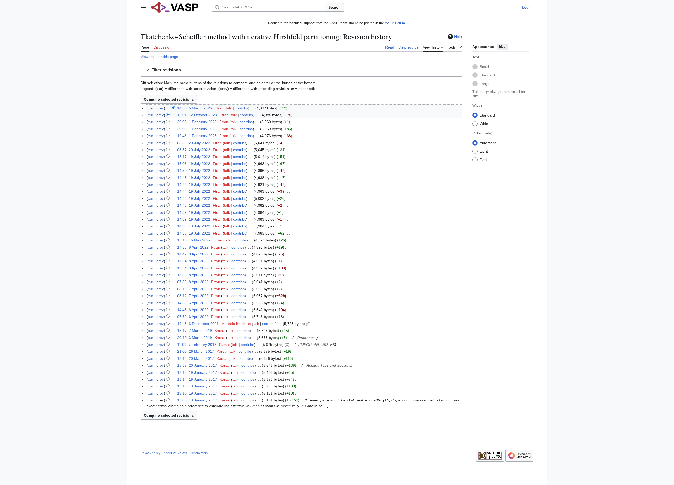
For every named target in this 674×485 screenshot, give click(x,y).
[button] (143, 7)
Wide (484, 123)
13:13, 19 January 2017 (197, 386)
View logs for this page (159, 57)
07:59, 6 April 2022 (193, 316)
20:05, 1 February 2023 (197, 122)
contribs (241, 108)
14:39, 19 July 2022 (193, 212)
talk (229, 108)
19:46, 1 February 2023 (197, 136)
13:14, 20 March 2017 (195, 358)
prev (160, 108)
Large (484, 83)
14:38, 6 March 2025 (194, 108)
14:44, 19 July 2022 (193, 184)
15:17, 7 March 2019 (194, 330)
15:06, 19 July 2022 (193, 164)
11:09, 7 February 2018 (196, 344)
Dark (484, 159)
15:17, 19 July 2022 (193, 156)
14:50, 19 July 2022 (193, 170)
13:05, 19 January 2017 (197, 400)
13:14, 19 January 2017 (197, 379)
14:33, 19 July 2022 (193, 233)
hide (502, 46)
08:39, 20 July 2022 (193, 143)
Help (458, 37)
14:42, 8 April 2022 (193, 254)
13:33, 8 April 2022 (193, 275)
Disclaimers (199, 453)
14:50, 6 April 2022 (193, 303)
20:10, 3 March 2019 (194, 338)
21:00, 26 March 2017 (195, 351)
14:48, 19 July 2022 (193, 178)
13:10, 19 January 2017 (197, 393)
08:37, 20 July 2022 (193, 150)
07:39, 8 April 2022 (193, 282)
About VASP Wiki (175, 453)
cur (150, 115)
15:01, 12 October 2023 (197, 115)
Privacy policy (150, 453)
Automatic (488, 142)
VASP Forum (395, 23)
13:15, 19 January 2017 (197, 372)
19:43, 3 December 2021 (198, 324)
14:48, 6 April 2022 (193, 310)
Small (484, 66)
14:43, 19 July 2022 (193, 198)
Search (334, 7)
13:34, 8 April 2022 (193, 261)
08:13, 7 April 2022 (193, 289)
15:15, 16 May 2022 (194, 240)
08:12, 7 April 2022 (193, 296)
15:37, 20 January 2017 (197, 365)
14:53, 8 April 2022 (193, 247)
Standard (487, 75)
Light (484, 151)
